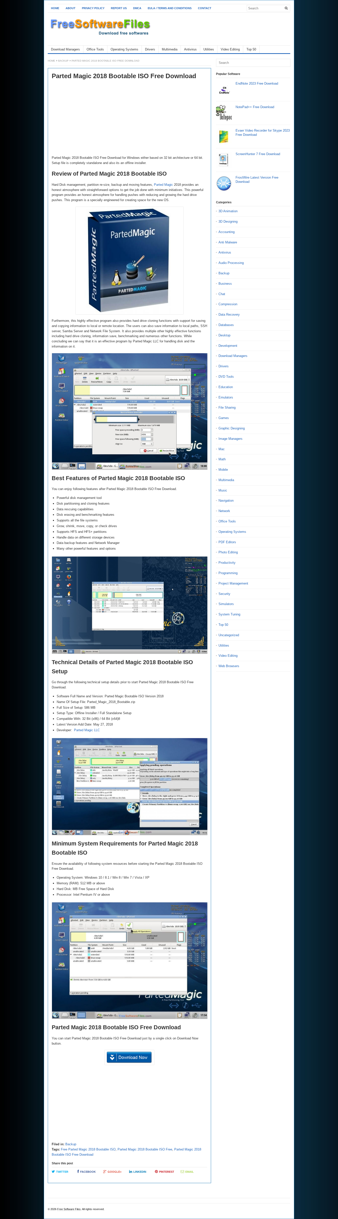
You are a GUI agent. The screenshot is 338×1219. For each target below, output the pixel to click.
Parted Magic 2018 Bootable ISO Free (145, 1149)
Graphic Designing (231, 428)
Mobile (223, 469)
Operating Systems (124, 49)
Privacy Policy (93, 8)
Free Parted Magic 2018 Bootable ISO (88, 1149)
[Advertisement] (129, 118)
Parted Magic (163, 185)
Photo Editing (228, 552)
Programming (228, 573)
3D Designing (228, 221)
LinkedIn (139, 1171)
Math (222, 459)
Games (223, 418)
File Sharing (227, 407)
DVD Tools (226, 376)
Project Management (233, 583)
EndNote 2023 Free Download (257, 83)
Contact (204, 8)
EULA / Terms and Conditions (170, 8)
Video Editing (230, 49)
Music (222, 490)
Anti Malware (227, 242)
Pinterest (166, 1171)
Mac (221, 449)
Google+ (114, 1171)
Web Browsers (228, 666)
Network (224, 511)
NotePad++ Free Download (255, 107)
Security (224, 594)
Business (225, 283)
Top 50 (251, 49)
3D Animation (228, 211)
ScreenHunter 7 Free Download (258, 154)
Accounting (226, 232)
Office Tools (95, 49)
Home (55, 8)
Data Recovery (229, 314)
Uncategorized (228, 635)
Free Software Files (69, 1209)
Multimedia (169, 49)
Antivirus (190, 49)
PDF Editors (227, 542)
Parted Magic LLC (87, 730)
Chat (221, 294)
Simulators (226, 604)
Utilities (208, 49)
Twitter (62, 1171)
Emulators (225, 397)
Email (189, 1171)
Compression (227, 304)
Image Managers (230, 439)
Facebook (88, 1171)
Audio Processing (231, 263)
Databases (226, 325)
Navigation (226, 500)
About (70, 8)
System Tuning (229, 614)
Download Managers (65, 49)
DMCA (137, 8)
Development (227, 346)
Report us (119, 8)
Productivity (227, 562)
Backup (63, 60)
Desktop (224, 335)
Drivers (150, 49)
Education (225, 387)
